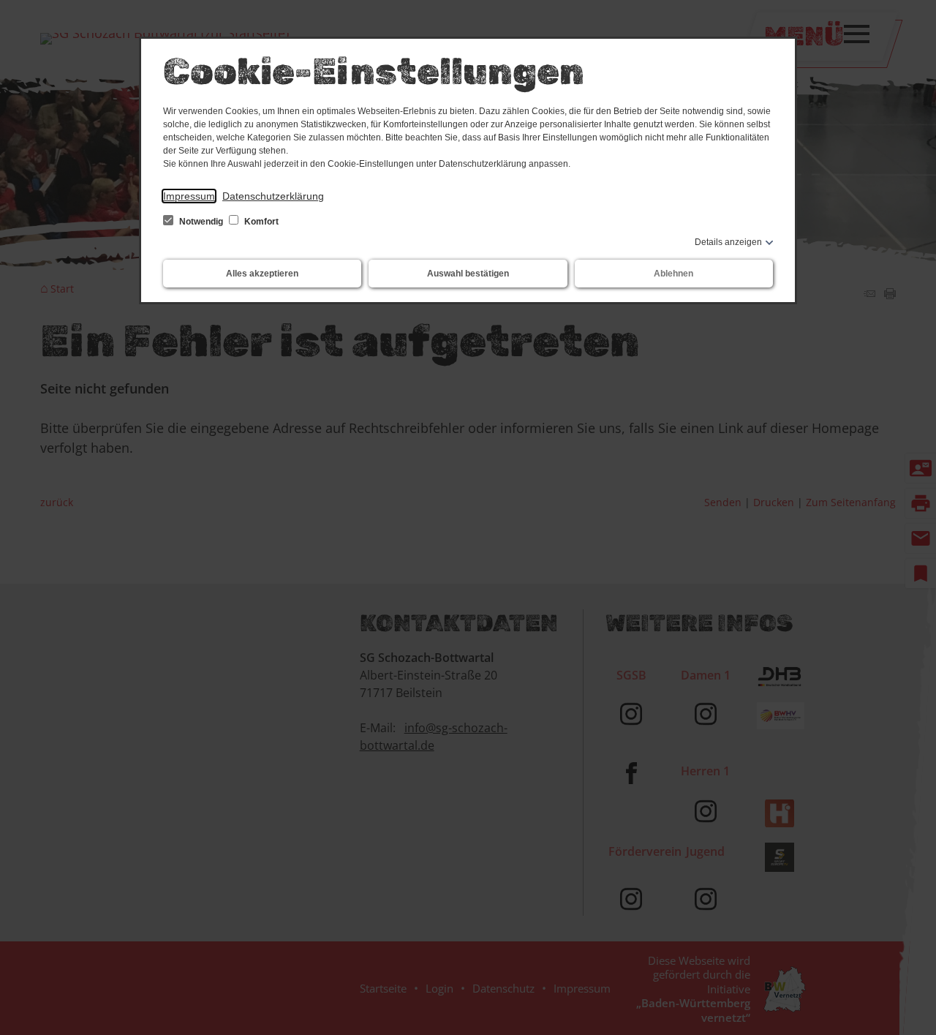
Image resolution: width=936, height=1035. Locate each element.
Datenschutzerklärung (273, 196)
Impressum (189, 196)
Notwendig (201, 222)
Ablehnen (673, 273)
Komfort (260, 222)
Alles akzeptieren (262, 273)
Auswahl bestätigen (468, 273)
